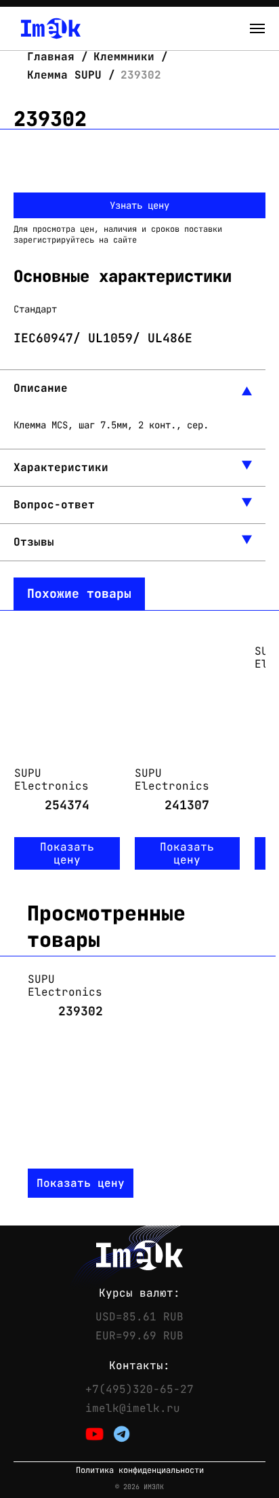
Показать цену (67, 853)
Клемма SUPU (64, 75)
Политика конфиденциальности (140, 1470)
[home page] (51, 28)
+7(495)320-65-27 (139, 1389)
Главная (54, 56)
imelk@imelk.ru (132, 1408)
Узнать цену (139, 205)
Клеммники (123, 56)
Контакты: (139, 1366)
